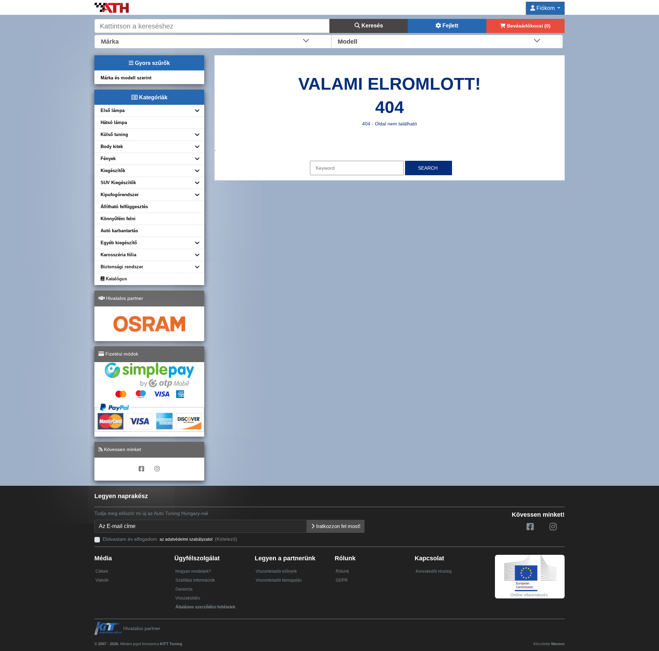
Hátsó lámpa (114, 122)
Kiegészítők (113, 170)
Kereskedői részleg (434, 571)
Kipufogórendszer (120, 194)
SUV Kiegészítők (118, 182)
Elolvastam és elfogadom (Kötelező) (170, 539)
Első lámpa (113, 110)
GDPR (342, 580)
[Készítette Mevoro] (183, 640)
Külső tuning (114, 134)
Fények (108, 158)
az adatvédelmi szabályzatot (186, 539)
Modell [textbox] (347, 41)
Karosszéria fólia (118, 254)
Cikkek (101, 571)
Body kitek (112, 146)
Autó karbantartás (119, 230)
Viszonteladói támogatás (279, 580)
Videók (101, 580)
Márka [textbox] (110, 41)
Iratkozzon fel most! (337, 526)
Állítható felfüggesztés (124, 206)
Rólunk (342, 571)
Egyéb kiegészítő (119, 242)
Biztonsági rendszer (122, 266)
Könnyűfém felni (118, 218)
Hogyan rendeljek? (193, 571)
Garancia (184, 589)
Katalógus (115, 278)
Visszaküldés (187, 598)
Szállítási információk (195, 580)
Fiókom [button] (545, 8)
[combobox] (213, 41)
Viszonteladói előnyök (276, 571)
